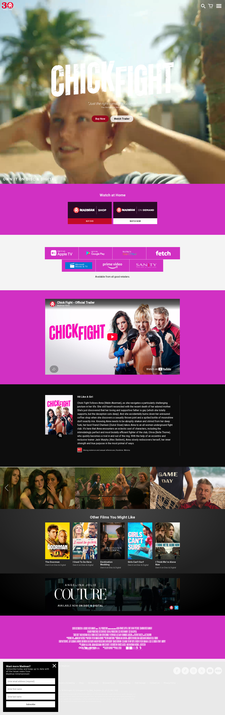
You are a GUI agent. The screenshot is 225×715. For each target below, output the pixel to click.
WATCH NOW (135, 221)
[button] (7, 487)
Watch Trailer (122, 118)
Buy (100, 118)
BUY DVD (90, 221)
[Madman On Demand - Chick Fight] (135, 210)
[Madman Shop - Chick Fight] (90, 210)
